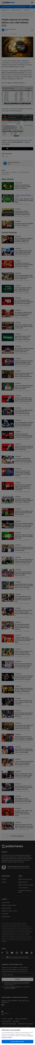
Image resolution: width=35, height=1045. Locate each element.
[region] (17, 1036)
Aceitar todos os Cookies (17, 1041)
